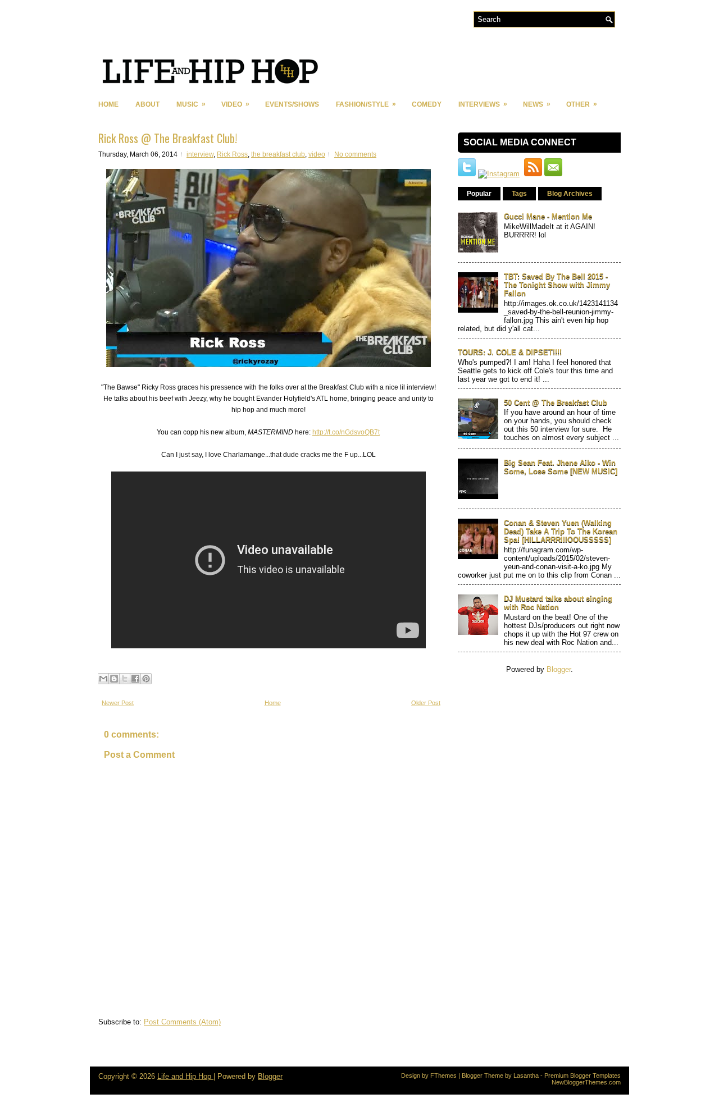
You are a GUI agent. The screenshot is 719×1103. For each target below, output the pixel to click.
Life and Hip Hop (185, 1076)
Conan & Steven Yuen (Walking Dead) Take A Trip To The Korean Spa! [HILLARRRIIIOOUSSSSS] (560, 531)
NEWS (536, 104)
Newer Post (118, 702)
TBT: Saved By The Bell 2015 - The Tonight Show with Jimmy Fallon (557, 285)
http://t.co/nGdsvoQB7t (346, 432)
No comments (355, 154)
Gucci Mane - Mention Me (548, 216)
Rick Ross (232, 154)
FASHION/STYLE (366, 104)
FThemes (443, 1075)
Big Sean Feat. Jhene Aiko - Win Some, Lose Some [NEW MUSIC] (560, 467)
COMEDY (427, 104)
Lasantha (526, 1075)
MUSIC (191, 104)
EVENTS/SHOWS (292, 104)
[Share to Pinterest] (146, 678)
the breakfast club (278, 154)
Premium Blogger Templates (582, 1075)
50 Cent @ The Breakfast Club (555, 403)
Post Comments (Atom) (182, 1022)
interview (199, 154)
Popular (479, 194)
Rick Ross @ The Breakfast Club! (167, 138)
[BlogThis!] (114, 678)
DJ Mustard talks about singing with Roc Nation (558, 602)
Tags (519, 194)
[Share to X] (124, 678)
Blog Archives (570, 194)
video (316, 154)
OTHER (581, 104)
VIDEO (235, 104)
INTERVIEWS (482, 104)
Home (108, 104)
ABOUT (147, 104)
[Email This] (103, 678)
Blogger (559, 669)
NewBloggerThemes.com (586, 1082)
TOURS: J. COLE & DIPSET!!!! (510, 352)
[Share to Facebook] (135, 678)
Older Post (425, 702)
